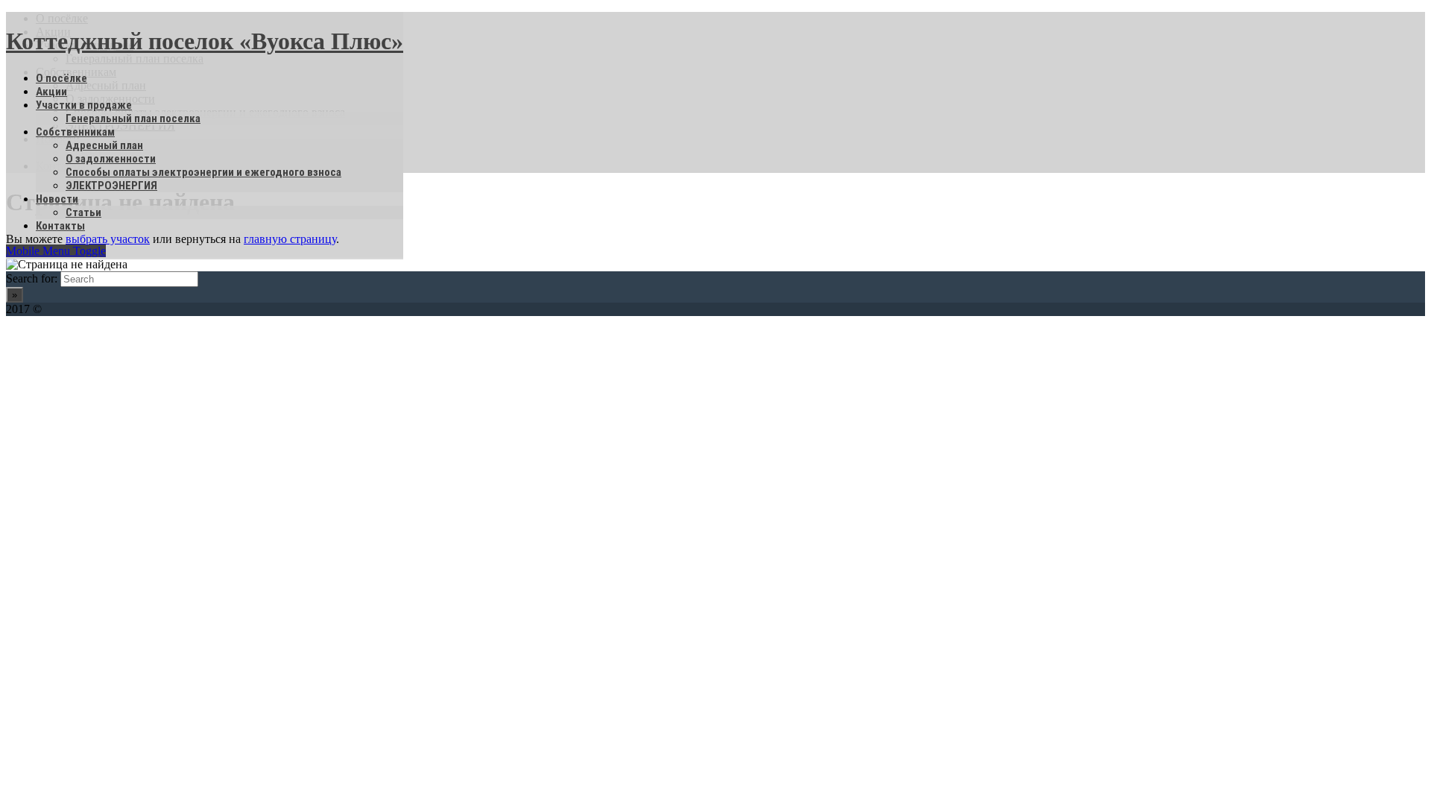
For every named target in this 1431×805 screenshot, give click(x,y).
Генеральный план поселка (133, 118)
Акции (51, 91)
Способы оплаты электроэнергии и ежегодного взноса (203, 172)
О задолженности (111, 158)
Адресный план (104, 145)
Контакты (60, 226)
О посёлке (61, 78)
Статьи (83, 212)
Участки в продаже (84, 105)
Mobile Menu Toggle (56, 250)
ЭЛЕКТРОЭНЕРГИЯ (111, 185)
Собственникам (75, 132)
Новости (57, 199)
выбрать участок (108, 239)
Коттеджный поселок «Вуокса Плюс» (204, 41)
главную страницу (290, 239)
